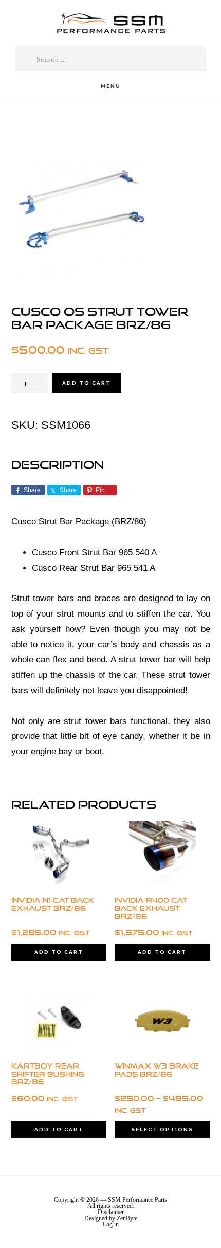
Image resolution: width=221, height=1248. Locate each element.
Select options (162, 1129)
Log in (111, 1224)
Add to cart (86, 383)
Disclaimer (111, 1212)
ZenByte (127, 1218)
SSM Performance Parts (110, 23)
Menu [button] (111, 86)
